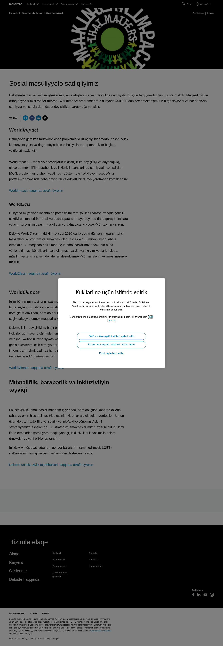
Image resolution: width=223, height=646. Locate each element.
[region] (111, 323)
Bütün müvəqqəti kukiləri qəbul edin (111, 336)
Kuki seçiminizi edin (111, 353)
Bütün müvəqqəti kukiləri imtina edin (111, 344)
